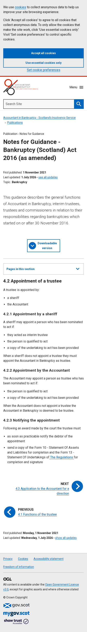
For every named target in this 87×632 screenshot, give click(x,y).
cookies (20, 7)
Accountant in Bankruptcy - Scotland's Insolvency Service (39, 117)
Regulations (64, 457)
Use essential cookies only (43, 62)
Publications (15, 122)
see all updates (48, 177)
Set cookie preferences (43, 70)
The (52, 457)
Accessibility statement (49, 558)
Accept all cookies (43, 53)
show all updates (66, 537)
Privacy (8, 558)
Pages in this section (20, 270)
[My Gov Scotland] (16, 613)
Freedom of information (18, 566)
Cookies (23, 558)
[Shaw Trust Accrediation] (16, 622)
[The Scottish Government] (16, 605)
